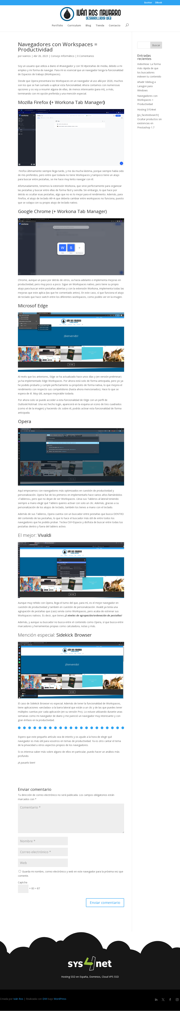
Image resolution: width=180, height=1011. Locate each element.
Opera (24, 421)
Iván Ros (18, 998)
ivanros (26, 56)
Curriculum (74, 25)
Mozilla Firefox (33, 102)
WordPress (60, 998)
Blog (88, 25)
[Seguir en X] (163, 999)
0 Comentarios (85, 56)
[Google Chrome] (71, 246)
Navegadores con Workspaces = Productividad (147, 100)
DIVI (45, 998)
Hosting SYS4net (146, 109)
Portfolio (57, 25)
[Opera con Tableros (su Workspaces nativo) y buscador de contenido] (71, 457)
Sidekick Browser (74, 635)
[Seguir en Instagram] (177, 999)
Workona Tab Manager (79, 102)
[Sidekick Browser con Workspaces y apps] (71, 670)
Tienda (100, 25)
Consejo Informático (62, 56)
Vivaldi (44, 535)
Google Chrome (34, 211)
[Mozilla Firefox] (71, 137)
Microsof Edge (33, 305)
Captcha (22, 882)
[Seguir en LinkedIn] (156, 999)
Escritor (148, 3)
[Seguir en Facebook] (170, 999)
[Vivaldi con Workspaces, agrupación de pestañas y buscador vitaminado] (71, 570)
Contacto (114, 25)
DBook (158, 3)
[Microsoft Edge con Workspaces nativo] (71, 342)
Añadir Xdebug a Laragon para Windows (146, 86)
